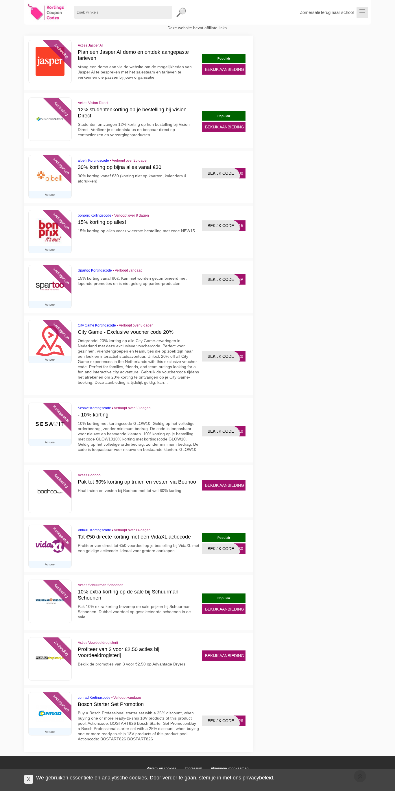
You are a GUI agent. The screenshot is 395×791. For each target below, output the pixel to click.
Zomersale (310, 12)
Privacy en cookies (161, 768)
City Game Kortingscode (97, 325)
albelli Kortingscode (93, 160)
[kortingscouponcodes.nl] (46, 12)
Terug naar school (337, 12)
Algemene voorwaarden (230, 768)
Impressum (193, 768)
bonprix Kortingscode (94, 215)
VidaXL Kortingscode (94, 530)
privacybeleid (258, 778)
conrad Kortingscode (94, 698)
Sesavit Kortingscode (94, 408)
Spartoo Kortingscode (95, 270)
